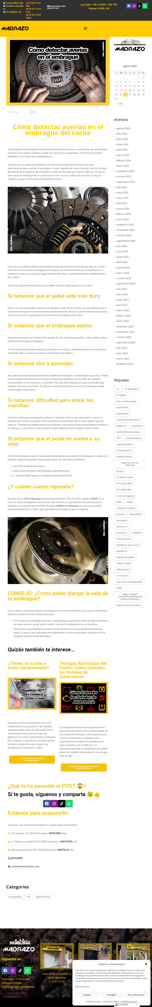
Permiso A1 (122, 526)
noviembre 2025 (125, 171)
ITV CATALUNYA (124, 483)
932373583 (55, 833)
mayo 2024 (122, 256)
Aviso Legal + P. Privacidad (15, 979)
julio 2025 (121, 187)
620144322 (17, 858)
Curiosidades (15, 896)
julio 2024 (121, 246)
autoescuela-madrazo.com (25, 866)
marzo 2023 (122, 310)
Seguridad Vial (42, 896)
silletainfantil (122, 569)
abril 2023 (121, 305)
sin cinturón (122, 575)
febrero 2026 (123, 160)
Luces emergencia (125, 495)
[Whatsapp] (145, 6)
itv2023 (120, 471)
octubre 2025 (123, 176)
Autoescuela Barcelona (128, 419)
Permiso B (121, 532)
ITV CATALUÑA (123, 489)
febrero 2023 (123, 315)
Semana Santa (123, 538)
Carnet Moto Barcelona (128, 431)
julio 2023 (121, 289)
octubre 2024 (123, 235)
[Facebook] (129, 6)
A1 (118, 388)
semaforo (137, 532)
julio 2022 (121, 347)
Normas (120, 514)
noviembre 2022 (125, 331)
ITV (28, 896)
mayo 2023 (122, 299)
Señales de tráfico (125, 557)
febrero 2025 (123, 214)
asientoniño (122, 407)
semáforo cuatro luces (127, 544)
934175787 (66, 841)
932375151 (63, 849)
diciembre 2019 (125, 364)
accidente (121, 395)
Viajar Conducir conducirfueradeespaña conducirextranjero (130, 596)
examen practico (124, 444)
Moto (119, 501)
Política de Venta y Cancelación (17, 986)
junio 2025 (122, 192)
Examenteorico (124, 450)
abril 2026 (121, 149)
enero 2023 (122, 321)
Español (123, 1004)
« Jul (120, 103)
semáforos (121, 551)
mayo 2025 (122, 198)
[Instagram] (134, 6)
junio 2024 (122, 251)
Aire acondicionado (126, 401)
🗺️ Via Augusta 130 (12, 12)
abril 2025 (121, 203)
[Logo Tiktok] (139, 6)
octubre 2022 (123, 337)
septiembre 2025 (125, 182)
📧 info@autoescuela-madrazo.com (56, 7)
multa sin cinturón (125, 508)
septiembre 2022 (125, 342)
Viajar (119, 587)
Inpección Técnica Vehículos (130, 464)
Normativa (121, 520)
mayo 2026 (122, 144)
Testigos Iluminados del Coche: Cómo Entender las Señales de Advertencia (83, 670)
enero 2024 (122, 273)
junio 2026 (122, 139)
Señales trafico (123, 563)
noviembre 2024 (125, 230)
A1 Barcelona (131, 388)
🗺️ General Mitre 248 (13, 3)
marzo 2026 (122, 155)
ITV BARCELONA (124, 477)
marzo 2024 (122, 267)
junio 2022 (122, 353)
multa (130, 501)
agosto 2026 (123, 128)
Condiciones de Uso (111, 1001)
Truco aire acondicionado (129, 581)
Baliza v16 (121, 425)
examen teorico (124, 456)
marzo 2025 (122, 208)
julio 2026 (121, 133)
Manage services (82, 986)
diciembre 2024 (125, 224)
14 (134, 86)
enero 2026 (122, 165)
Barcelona (137, 425)
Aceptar (87, 994)
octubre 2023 (123, 278)
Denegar (111, 994)
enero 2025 (122, 219)
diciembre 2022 (125, 326)
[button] (146, 964)
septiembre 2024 (125, 240)
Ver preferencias (136, 994)
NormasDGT (136, 514)
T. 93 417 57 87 (57, 981)
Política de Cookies (11, 983)
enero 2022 (122, 358)
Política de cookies (93, 1001)
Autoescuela (122, 413)
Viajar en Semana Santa (128, 605)
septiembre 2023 (125, 283)
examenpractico (134, 438)
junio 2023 (122, 294)
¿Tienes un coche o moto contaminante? (28, 665)
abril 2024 (121, 262)
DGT (118, 438)
